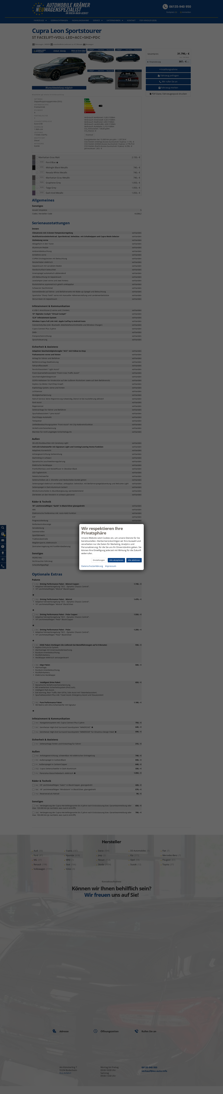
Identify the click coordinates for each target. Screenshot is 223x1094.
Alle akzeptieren (116, 560)
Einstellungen (99, 560)
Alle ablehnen (134, 560)
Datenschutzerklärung (92, 566)
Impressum (110, 566)
